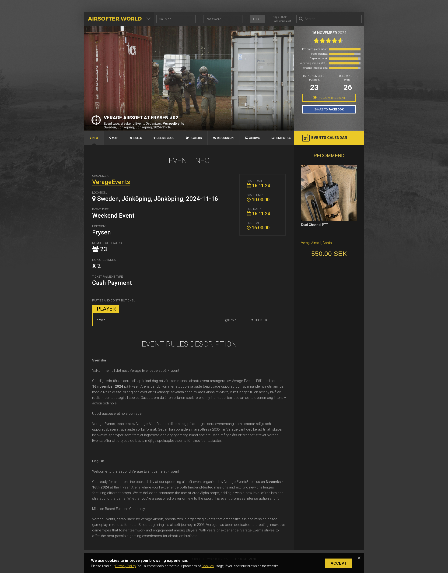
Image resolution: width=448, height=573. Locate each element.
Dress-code (165, 138)
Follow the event (331, 97)
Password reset (282, 21)
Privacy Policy (125, 566)
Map (115, 138)
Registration (280, 16)
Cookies (208, 566)
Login (257, 19)
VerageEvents (173, 123)
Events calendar (329, 137)
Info (95, 138)
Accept (338, 563)
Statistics (283, 138)
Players (196, 138)
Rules (137, 138)
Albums (254, 138)
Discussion (225, 138)
